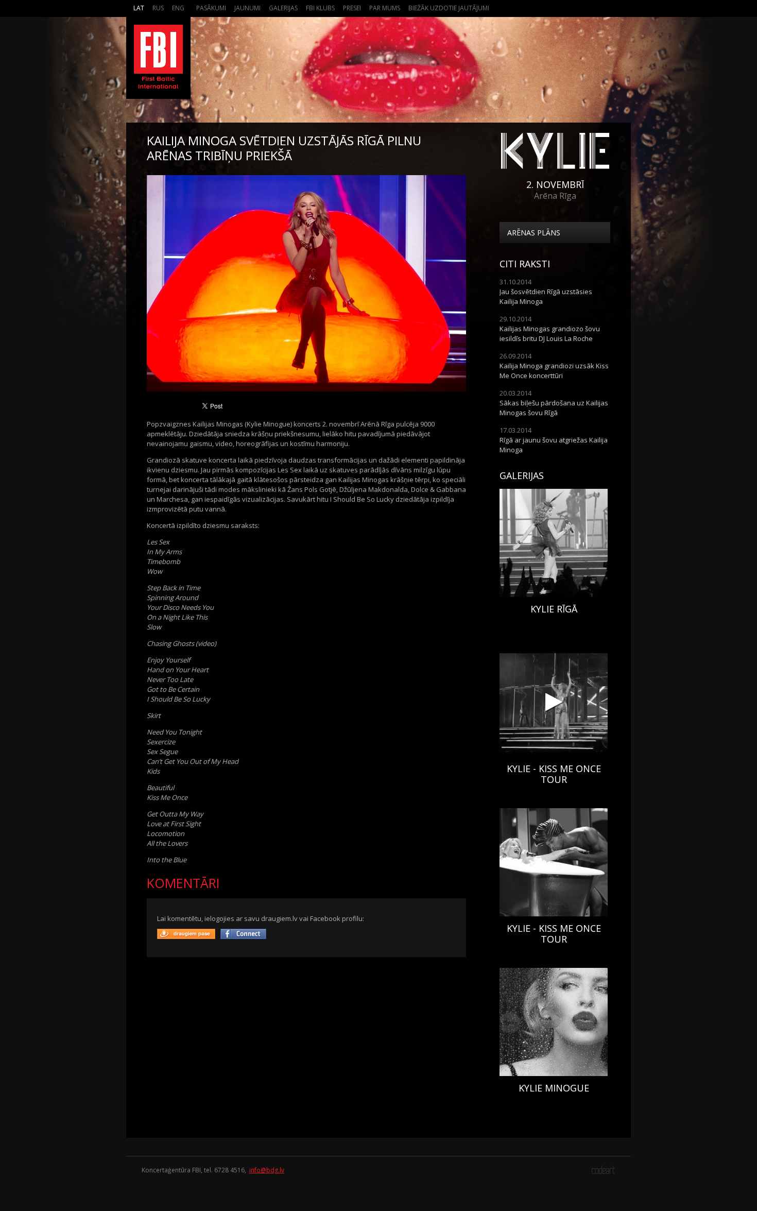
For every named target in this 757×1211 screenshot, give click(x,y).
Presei (352, 8)
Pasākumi (211, 8)
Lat (138, 8)
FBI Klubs (320, 8)
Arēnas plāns (533, 232)
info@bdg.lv (266, 1170)
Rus (158, 8)
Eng (178, 8)
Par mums (384, 8)
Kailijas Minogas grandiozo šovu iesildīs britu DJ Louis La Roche (550, 333)
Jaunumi (247, 8)
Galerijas (283, 8)
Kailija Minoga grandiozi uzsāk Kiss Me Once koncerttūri (554, 370)
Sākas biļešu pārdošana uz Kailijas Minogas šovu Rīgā (554, 407)
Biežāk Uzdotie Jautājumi (448, 8)
